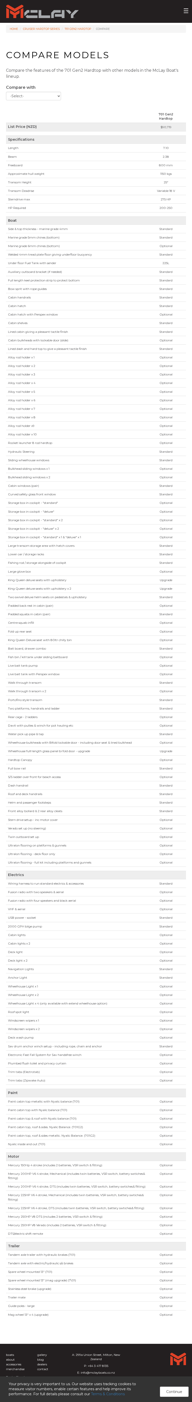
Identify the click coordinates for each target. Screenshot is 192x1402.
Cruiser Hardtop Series (41, 29)
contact (42, 1369)
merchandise (15, 1369)
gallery (42, 1355)
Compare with (21, 87)
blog (40, 1359)
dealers (42, 1364)
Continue (174, 1391)
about (10, 1359)
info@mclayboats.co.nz (98, 1372)
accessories (13, 1364)
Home (14, 29)
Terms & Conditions (108, 1394)
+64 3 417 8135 (98, 1366)
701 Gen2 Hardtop (78, 29)
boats (10, 1355)
